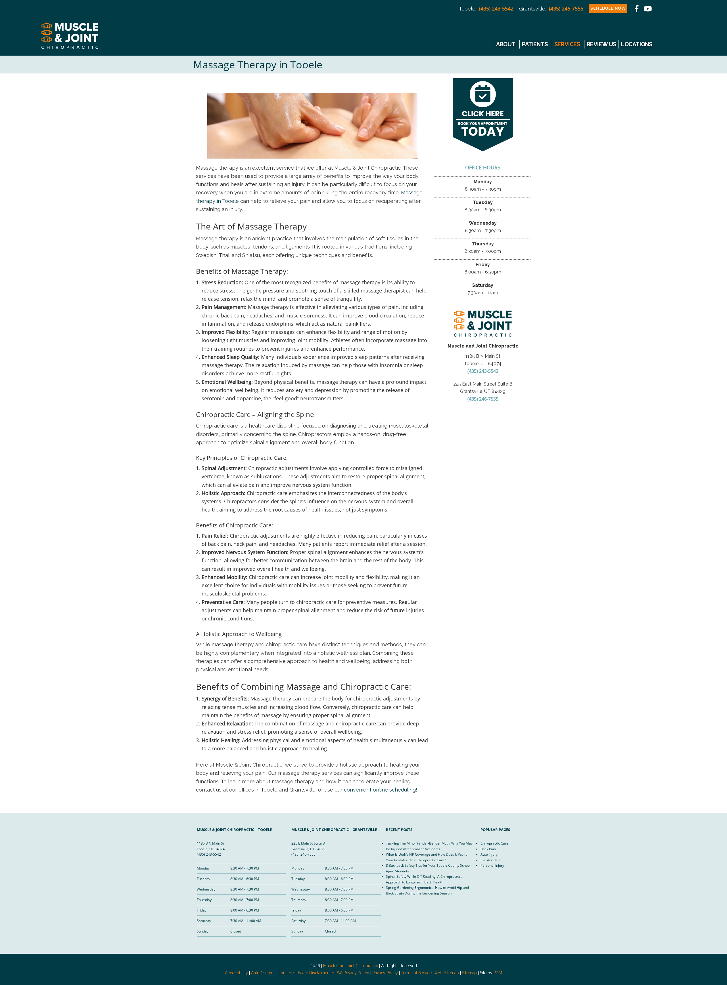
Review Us (601, 44)
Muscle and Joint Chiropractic (66, 39)
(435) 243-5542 (496, 8)
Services (567, 44)
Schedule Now (608, 8)
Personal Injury (492, 865)
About (505, 44)
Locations (636, 44)
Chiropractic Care (494, 843)
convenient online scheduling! (380, 790)
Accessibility (236, 973)
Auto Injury (489, 854)
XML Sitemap (447, 973)
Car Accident (491, 860)
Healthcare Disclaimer (309, 973)
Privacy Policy (385, 973)
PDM (498, 973)
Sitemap (469, 973)
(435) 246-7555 (566, 8)
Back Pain (488, 849)
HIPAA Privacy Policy (350, 973)
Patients (535, 44)
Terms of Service (416, 973)
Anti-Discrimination (268, 973)
